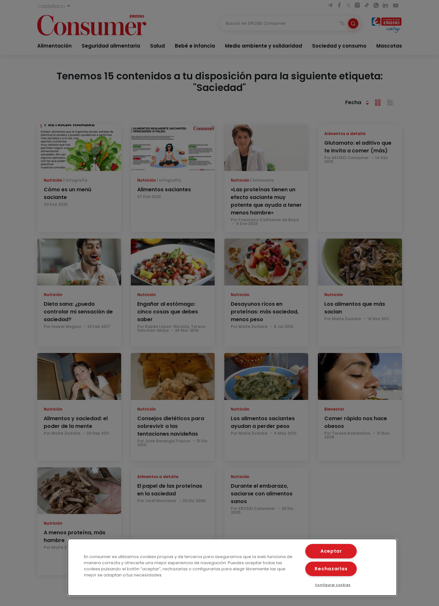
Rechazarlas (331, 568)
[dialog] (232, 567)
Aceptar (331, 551)
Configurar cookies (333, 585)
